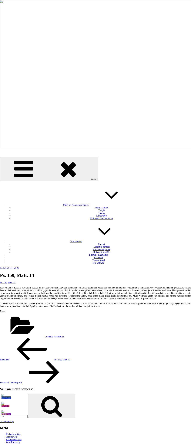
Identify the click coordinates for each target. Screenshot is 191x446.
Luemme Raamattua (98, 255)
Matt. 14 (12, 282)
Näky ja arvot (101, 207)
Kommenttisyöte (13, 439)
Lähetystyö (101, 215)
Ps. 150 (3, 282)
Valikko (94, 179)
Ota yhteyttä (98, 263)
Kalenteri (98, 257)
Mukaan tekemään (101, 252)
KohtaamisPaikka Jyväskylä (13, 153)
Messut (101, 244)
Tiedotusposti (98, 260)
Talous (101, 213)
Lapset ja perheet (102, 246)
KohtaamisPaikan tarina (101, 218)
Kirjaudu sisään (13, 434)
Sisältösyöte (11, 437)
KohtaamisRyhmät (101, 249)
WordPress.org (13, 442)
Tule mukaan (76, 241)
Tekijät (101, 210)
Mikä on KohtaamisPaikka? (76, 205)
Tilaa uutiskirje (7, 421)
